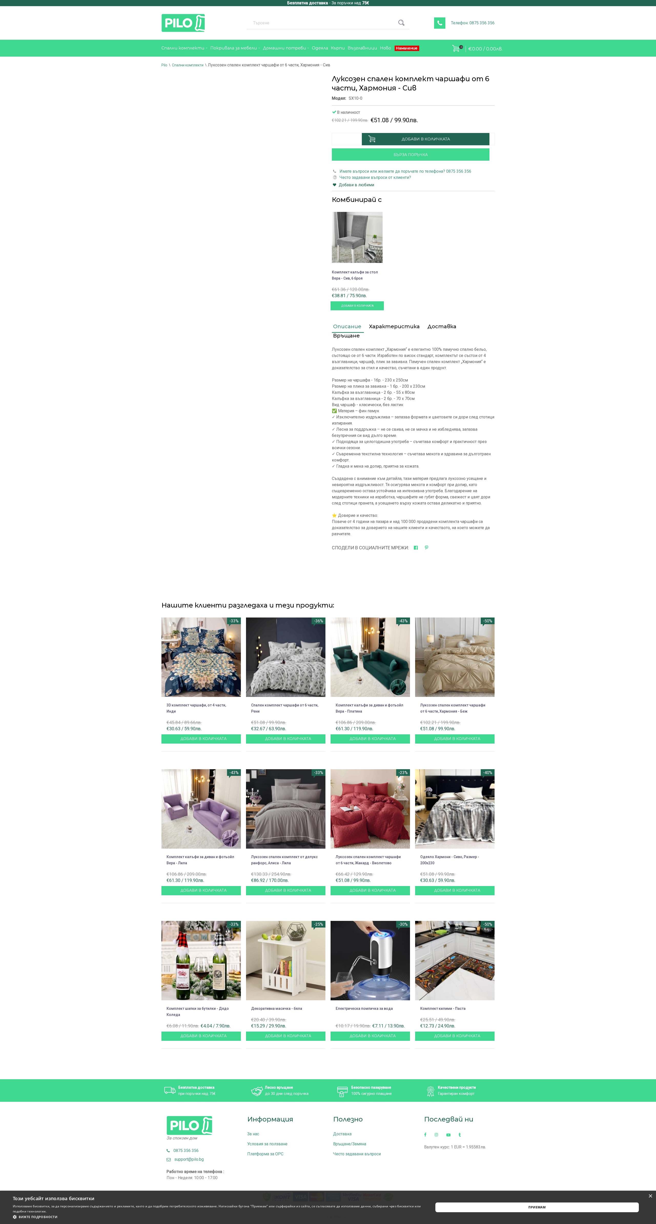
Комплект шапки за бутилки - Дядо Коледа (198, 1011)
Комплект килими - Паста (443, 1008)
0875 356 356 (184, 1150)
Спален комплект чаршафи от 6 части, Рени (284, 708)
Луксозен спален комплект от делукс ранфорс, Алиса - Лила (284, 860)
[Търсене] (403, 23)
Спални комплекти (187, 65)
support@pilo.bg (187, 1159)
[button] (217, 1217)
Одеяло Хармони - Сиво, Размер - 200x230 (449, 860)
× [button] (650, 1196)
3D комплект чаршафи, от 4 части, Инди (196, 708)
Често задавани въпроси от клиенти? (375, 177)
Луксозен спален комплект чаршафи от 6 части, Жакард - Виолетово (368, 860)
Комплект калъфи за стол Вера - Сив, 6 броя (355, 275)
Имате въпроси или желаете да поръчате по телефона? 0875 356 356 (405, 171)
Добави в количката (426, 139)
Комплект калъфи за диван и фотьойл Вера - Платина (369, 708)
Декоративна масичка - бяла (276, 1008)
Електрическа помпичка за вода (364, 1008)
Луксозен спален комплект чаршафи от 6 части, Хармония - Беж (452, 708)
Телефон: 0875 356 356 (473, 22)
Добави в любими (356, 184)
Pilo (164, 65)
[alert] (328, 1207)
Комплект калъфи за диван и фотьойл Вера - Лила (200, 860)
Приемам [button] (537, 1207)
